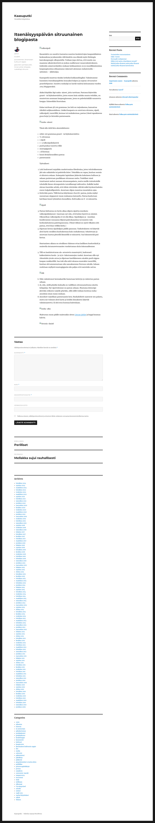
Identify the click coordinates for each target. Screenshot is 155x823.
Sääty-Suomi (115, 57)
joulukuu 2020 (21, 503)
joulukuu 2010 (20, 680)
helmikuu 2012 (21, 649)
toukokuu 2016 (21, 554)
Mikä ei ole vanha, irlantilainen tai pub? (124, 61)
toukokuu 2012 (21, 643)
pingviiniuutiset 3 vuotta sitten (26, 762)
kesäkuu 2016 (20, 552)
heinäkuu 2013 (21, 612)
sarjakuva (19, 771)
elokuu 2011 (20, 663)
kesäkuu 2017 (20, 536)
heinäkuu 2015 (21, 574)
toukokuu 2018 (21, 527)
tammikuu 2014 (21, 601)
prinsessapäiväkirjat (23, 766)
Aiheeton (19, 724)
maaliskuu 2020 (21, 512)
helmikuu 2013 (21, 623)
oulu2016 (19, 753)
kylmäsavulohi (27, 65)
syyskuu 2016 (20, 547)
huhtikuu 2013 (21, 618)
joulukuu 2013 (20, 603)
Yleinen (18, 800)
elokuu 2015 (20, 572)
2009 (17, 722)
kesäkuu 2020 (20, 508)
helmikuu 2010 (21, 702)
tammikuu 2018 (21, 530)
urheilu (18, 789)
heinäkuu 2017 (21, 534)
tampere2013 (20, 775)
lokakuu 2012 (20, 632)
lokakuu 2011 (20, 658)
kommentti (20, 740)
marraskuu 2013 (21, 605)
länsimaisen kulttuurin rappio (26, 746)
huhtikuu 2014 (21, 596)
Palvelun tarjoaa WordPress (33, 814)
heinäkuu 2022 (21, 490)
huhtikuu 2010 (21, 698)
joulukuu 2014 (20, 585)
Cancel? (120, 90)
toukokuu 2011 (21, 669)
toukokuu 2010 (21, 696)
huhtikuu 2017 (21, 539)
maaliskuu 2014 (21, 598)
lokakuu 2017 (20, 532)
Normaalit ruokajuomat (119, 59)
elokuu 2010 (20, 689)
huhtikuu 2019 (21, 521)
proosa (18, 769)
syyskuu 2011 (20, 660)
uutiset (18, 791)
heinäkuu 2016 (21, 550)
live (17, 749)
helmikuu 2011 (21, 676)
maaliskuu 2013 (21, 621)
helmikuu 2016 (21, 558)
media (18, 751)
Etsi (110, 35)
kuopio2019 (20, 744)
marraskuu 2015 (21, 565)
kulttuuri (19, 742)
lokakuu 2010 (20, 685)
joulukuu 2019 (20, 514)
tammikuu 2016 (21, 561)
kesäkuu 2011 (20, 667)
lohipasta (27, 67)
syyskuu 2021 (20, 496)
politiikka (19, 764)
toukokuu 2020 (21, 510)
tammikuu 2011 (21, 678)
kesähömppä (20, 738)
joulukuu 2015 (20, 563)
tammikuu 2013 (21, 625)
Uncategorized (21, 786)
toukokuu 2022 (21, 492)
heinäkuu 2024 (21, 483)
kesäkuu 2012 (20, 640)
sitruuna (25, 69)
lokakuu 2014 (20, 587)
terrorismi (19, 777)
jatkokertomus (21, 731)
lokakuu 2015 (20, 567)
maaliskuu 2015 (21, 581)
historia (18, 727)
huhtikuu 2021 (21, 499)
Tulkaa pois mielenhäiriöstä (128, 114)
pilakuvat (19, 760)
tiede (17, 780)
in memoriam (20, 729)
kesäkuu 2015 (20, 576)
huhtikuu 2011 (20, 671)
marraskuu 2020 (21, 505)
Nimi (16, 385)
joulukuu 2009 (21, 707)
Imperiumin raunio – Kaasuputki (120, 81)
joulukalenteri (19, 59)
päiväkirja (19, 758)
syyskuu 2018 (20, 525)
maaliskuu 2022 (21, 494)
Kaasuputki (23, 16)
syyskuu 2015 (20, 570)
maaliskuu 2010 (21, 700)
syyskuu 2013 (20, 607)
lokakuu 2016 (20, 545)
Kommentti (19, 353)
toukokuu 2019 (21, 519)
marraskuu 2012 (21, 629)
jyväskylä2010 (20, 735)
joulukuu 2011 (20, 654)
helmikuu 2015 (21, 583)
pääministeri (20, 755)
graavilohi (17, 65)
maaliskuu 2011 (21, 674)
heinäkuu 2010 (21, 691)
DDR (110, 83)
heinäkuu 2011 (21, 665)
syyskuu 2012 (20, 634)
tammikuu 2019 (21, 523)
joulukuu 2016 (20, 543)
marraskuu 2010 (21, 683)
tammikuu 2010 (21, 705)
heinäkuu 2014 (21, 592)
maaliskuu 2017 (21, 541)
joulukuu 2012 (20, 627)
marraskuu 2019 (21, 516)
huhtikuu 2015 (21, 578)
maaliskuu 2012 (21, 647)
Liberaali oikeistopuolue (130, 97)
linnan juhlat (18, 67)
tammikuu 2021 (21, 501)
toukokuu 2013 (21, 616)
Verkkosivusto (21, 405)
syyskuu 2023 (20, 485)
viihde (18, 797)
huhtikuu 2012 (21, 645)
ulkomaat (19, 784)
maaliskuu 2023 (21, 488)
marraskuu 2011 (21, 656)
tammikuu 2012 (21, 652)
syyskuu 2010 (20, 687)
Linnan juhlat (80, 315)
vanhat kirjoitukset (22, 795)
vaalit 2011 (19, 793)
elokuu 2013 (20, 609)
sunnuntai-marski (22, 773)
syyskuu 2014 (20, 590)
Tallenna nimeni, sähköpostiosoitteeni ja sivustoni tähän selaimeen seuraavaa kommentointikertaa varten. (53, 416)
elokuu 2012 (20, 636)
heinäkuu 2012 (21, 638)
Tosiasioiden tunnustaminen (120, 54)
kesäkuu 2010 (20, 694)
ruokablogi (18, 69)
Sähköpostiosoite (23, 395)
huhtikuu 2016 (21, 556)
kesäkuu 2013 (20, 614)
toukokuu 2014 (21, 594)
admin (16, 54)
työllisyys (19, 782)
